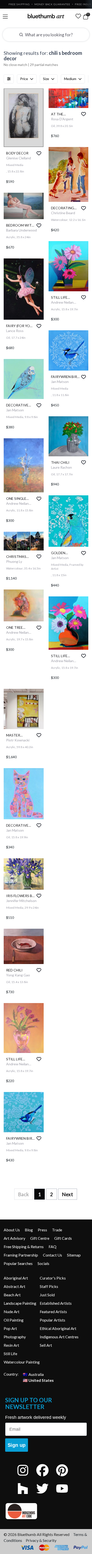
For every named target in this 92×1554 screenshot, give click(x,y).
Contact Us (52, 1255)
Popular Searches (18, 1263)
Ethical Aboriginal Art (58, 1328)
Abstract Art (14, 1286)
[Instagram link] (26, 1476)
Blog (29, 1229)
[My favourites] (78, 16)
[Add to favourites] (39, 153)
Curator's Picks (53, 1278)
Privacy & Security (41, 1540)
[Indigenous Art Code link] (46, 1511)
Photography (15, 1336)
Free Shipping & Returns (24, 1246)
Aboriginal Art (16, 1278)
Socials (43, 1263)
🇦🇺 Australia (33, 1374)
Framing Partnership (21, 1255)
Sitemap (74, 1255)
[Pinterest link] (66, 1476)
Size (46, 79)
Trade (57, 1229)
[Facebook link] (46, 1476)
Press (42, 1229)
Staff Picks (49, 1286)
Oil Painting (14, 1320)
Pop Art (10, 1328)
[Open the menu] (5, 17)
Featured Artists (53, 1311)
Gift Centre (39, 1238)
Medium (70, 79)
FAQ (52, 1246)
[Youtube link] (66, 1495)
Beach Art (12, 1294)
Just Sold (47, 1294)
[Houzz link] (26, 1495)
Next (67, 1194)
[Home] (46, 16)
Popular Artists (52, 1320)
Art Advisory (14, 1238)
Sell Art (46, 1345)
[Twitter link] (46, 1495)
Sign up (17, 1445)
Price (24, 79)
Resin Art (11, 1345)
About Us (12, 1229)
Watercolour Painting (22, 1362)
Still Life (10, 1353)
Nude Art (11, 1311)
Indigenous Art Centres (59, 1336)
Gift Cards (63, 1238)
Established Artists (56, 1303)
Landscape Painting (20, 1303)
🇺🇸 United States (38, 1380)
